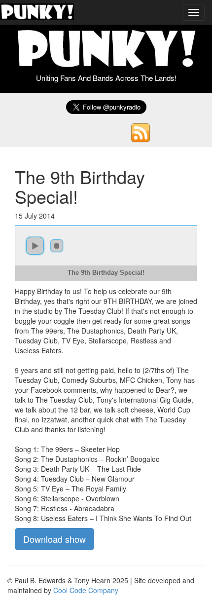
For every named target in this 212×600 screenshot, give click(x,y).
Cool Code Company (85, 590)
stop (57, 246)
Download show (54, 538)
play (35, 246)
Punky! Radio (37, 12)
